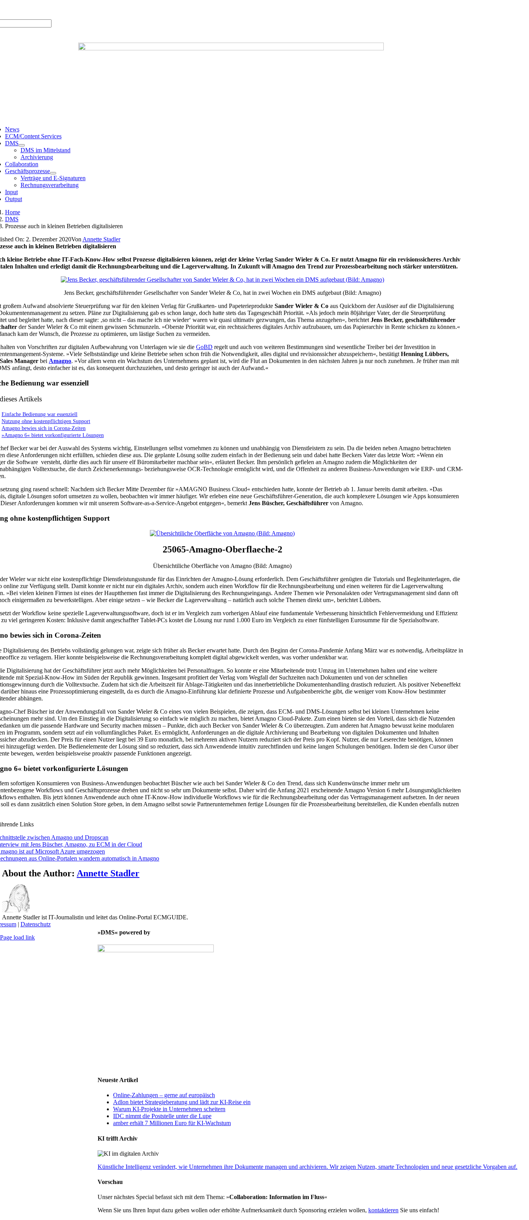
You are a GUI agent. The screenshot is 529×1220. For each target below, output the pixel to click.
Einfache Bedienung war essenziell (39, 414)
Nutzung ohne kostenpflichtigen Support (46, 421)
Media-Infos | (33, 9)
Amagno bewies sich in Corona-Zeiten (44, 428)
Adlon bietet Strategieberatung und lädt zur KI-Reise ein (182, 1102)
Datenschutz (36, 924)
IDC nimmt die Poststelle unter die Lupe (162, 1116)
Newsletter (110, 9)
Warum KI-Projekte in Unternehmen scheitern (169, 1109)
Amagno (60, 361)
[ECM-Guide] (231, 48)
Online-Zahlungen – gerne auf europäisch (164, 1095)
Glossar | (61, 9)
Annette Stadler (101, 239)
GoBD (204, 347)
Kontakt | (85, 9)
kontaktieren (383, 1210)
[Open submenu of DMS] (22, 145)
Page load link (17, 937)
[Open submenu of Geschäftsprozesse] (53, 173)
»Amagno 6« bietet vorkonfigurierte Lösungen (53, 435)
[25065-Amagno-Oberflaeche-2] (222, 533)
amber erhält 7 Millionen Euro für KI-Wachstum (172, 1123)
